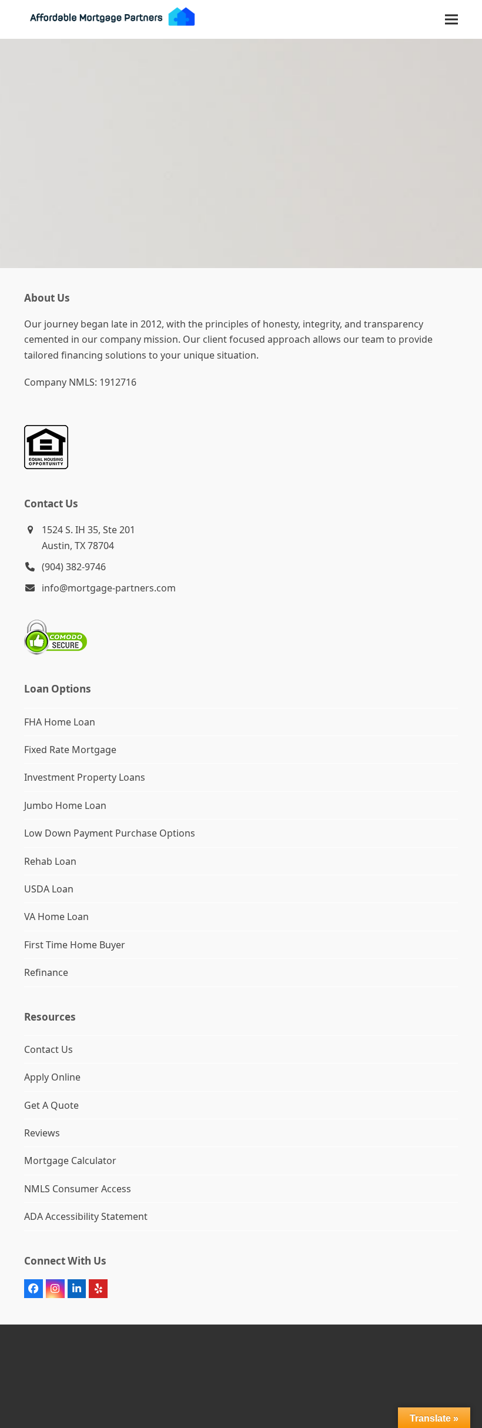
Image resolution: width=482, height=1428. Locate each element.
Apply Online (52, 1077)
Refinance (46, 972)
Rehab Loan (50, 861)
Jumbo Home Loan (65, 805)
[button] (451, 19)
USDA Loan (48, 888)
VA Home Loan (56, 916)
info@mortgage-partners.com (109, 587)
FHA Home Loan (59, 721)
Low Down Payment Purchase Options (109, 833)
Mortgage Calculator (70, 1160)
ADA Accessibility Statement (86, 1216)
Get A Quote (51, 1105)
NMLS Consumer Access (77, 1188)
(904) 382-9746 (74, 566)
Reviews (42, 1132)
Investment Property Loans (84, 777)
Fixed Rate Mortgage (70, 749)
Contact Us (48, 1049)
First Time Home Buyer (74, 944)
